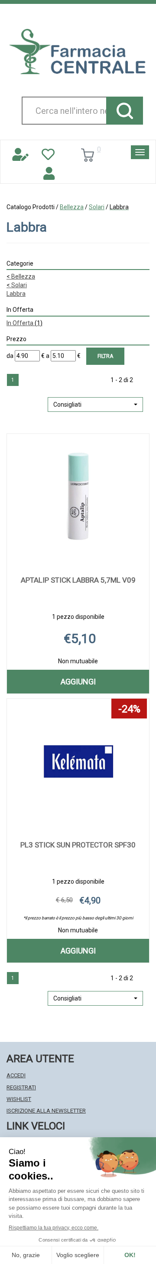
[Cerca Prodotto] (124, 111)
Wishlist (18, 1099)
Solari (96, 207)
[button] (95, 404)
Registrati (21, 1087)
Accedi (16, 1075)
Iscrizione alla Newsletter (46, 1110)
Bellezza (72, 207)
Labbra (16, 293)
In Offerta (24, 323)
